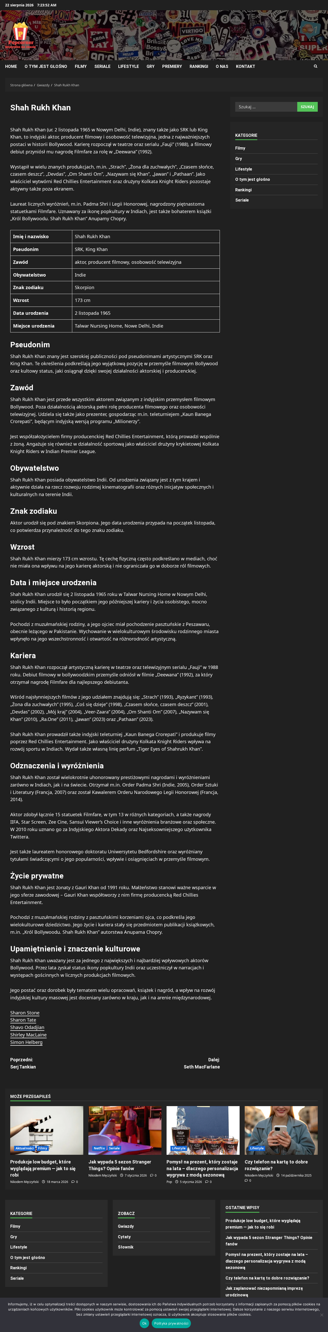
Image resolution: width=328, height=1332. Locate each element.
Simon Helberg (26, 1042)
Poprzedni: (23, 1063)
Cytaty (124, 1236)
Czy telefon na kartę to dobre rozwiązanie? (267, 1278)
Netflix (99, 1148)
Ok (144, 1323)
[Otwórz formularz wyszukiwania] (315, 66)
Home (11, 66)
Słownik (126, 1247)
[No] (321, 1314)
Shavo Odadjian (27, 1027)
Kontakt (245, 66)
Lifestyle (128, 66)
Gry (151, 66)
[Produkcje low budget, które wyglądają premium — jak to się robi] (46, 1130)
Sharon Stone (24, 1013)
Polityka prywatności (171, 1323)
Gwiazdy (126, 1226)
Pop (169, 1182)
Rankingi (199, 66)
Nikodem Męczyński (24, 1182)
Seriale (102, 66)
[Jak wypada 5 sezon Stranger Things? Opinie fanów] (124, 1130)
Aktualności (25, 1148)
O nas (222, 66)
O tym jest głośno (46, 66)
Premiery (172, 66)
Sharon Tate (23, 1020)
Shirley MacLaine (28, 1035)
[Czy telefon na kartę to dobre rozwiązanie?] (281, 1130)
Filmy (81, 66)
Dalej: (202, 1063)
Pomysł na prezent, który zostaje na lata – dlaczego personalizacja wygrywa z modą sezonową (202, 1168)
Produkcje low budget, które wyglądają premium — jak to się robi (43, 1168)
